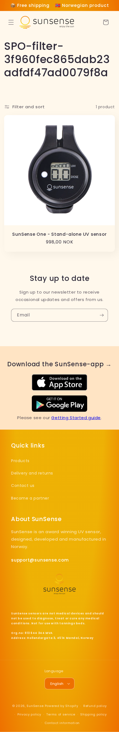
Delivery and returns (32, 473)
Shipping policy (93, 714)
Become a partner (30, 498)
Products (20, 460)
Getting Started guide (76, 418)
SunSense (35, 706)
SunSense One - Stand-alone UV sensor (59, 234)
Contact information (62, 723)
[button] (11, 22)
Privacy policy (29, 714)
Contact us (23, 485)
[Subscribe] (101, 315)
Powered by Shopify (61, 706)
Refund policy (95, 706)
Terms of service (60, 714)
